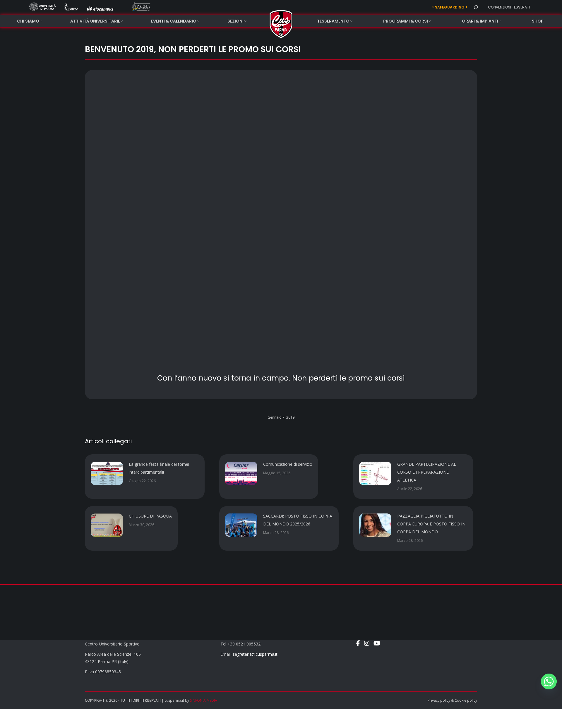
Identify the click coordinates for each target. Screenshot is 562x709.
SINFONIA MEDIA (203, 700)
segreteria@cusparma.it (255, 654)
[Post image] (107, 473)
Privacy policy (439, 700)
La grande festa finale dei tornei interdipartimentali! (159, 468)
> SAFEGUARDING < (449, 7)
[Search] (476, 7)
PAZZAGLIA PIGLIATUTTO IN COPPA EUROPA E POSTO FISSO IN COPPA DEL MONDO (431, 524)
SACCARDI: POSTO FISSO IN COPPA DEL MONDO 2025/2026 (297, 520)
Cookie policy (466, 700)
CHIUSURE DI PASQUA (150, 516)
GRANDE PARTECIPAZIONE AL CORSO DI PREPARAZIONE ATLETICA (426, 472)
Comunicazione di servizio (287, 464)
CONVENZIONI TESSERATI (509, 7)
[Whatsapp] (549, 681)
